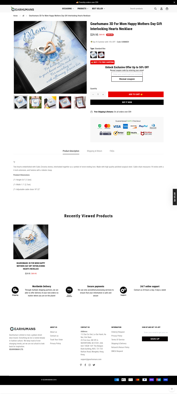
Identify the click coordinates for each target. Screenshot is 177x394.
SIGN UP (155, 339)
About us (53, 332)
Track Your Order (56, 340)
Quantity (93, 88)
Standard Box (93, 55)
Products (82, 8)
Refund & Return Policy (120, 347)
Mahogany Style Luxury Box (101, 55)
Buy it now (127, 102)
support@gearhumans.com (91, 359)
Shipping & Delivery (118, 343)
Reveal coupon (127, 79)
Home (15, 16)
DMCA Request (117, 351)
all (23, 16)
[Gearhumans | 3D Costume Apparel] (22, 8)
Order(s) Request (118, 332)
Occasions (67, 8)
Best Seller (97, 8)
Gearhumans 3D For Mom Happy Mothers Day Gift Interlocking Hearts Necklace (30, 266)
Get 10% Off (175, 197)
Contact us (54, 336)
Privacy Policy (55, 343)
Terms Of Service (118, 340)
